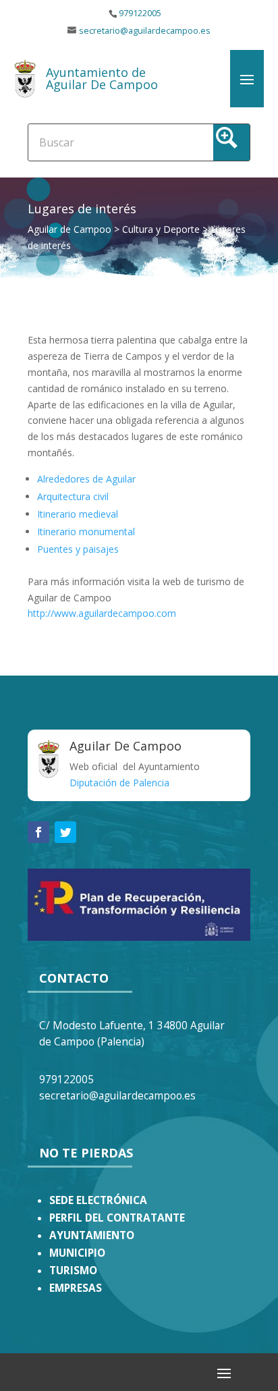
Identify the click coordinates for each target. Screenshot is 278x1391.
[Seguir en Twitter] (65, 832)
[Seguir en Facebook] (38, 832)
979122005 (140, 13)
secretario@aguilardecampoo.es (145, 30)
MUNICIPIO (77, 1253)
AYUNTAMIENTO (91, 1235)
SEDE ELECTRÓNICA (98, 1200)
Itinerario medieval (77, 514)
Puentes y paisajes (78, 549)
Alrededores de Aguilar (86, 478)
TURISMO (73, 1270)
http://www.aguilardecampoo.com (102, 613)
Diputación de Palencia (119, 782)
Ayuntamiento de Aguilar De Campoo (102, 78)
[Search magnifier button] (231, 142)
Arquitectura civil (73, 496)
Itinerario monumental (86, 531)
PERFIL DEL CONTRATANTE (117, 1218)
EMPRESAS (75, 1288)
